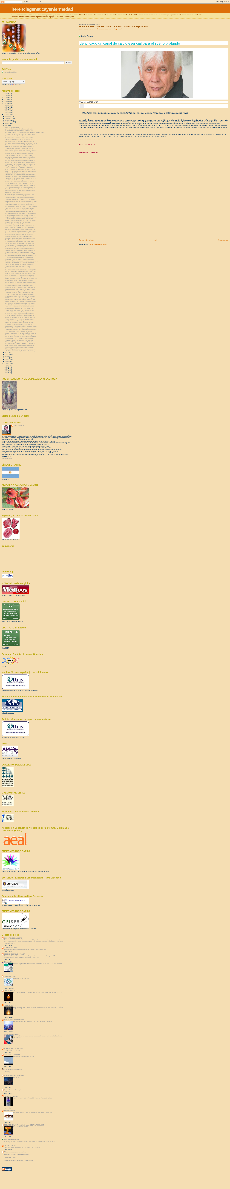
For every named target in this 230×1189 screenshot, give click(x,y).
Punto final (7, 1091)
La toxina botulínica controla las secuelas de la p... (19, 324)
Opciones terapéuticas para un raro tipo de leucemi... (20, 250)
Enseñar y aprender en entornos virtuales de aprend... (20, 190)
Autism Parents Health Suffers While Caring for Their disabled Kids (32, 1098)
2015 (5, 115)
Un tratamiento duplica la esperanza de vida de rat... (20, 303)
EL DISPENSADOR (10, 948)
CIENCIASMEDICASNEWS (13, 938)
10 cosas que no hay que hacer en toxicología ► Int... (20, 185)
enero (7, 361)
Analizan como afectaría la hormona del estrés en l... (20, 248)
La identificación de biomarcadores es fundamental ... (20, 159)
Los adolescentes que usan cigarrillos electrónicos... (20, 197)
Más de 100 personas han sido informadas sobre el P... (21, 271)
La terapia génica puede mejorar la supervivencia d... (20, 215)
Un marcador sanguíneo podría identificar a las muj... (20, 313)
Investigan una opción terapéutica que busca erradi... (20, 134)
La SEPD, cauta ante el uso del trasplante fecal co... (20, 294)
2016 (5, 113)
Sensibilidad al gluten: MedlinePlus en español (18, 224)
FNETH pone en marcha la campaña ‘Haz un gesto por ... (21, 298)
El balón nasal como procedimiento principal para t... (20, 310)
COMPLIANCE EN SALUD (21, 978)
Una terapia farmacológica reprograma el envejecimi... (20, 233)
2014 (5, 363)
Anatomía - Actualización (12, 127)
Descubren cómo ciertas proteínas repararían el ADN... (21, 254)
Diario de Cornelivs (10, 1005)
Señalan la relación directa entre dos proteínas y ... (19, 139)
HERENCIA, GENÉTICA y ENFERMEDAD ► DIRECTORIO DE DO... (25, 132)
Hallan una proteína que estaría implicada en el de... (20, 345)
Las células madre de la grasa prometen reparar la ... (20, 292)
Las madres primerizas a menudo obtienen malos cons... (21, 196)
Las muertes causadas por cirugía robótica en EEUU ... (21, 329)
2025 (5, 95)
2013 (5, 365)
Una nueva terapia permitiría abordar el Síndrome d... (20, 343)
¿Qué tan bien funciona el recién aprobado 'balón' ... (20, 129)
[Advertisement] (97, 222)
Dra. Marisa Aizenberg (11, 1034)
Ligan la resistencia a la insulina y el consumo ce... (19, 321)
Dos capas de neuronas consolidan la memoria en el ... (21, 143)
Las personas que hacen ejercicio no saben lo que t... (20, 289)
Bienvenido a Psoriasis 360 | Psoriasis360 (18, 1160)
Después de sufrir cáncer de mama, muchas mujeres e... (21, 206)
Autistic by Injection (10, 1096)
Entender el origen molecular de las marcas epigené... (20, 208)
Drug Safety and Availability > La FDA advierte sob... (20, 308)
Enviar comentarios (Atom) (98, 244)
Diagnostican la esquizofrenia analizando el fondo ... (20, 145)
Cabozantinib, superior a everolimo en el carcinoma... (20, 349)
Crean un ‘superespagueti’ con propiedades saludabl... (20, 273)
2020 (5, 105)
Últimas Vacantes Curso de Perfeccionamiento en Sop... (21, 301)
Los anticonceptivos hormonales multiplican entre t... (20, 236)
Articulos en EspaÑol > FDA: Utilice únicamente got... (20, 225)
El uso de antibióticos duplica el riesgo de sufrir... (19, 155)
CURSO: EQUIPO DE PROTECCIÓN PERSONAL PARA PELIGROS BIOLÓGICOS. (38, 964)
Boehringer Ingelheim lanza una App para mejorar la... (20, 229)
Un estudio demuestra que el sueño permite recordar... (20, 291)
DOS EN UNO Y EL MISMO (12, 1050)
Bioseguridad (8, 962)
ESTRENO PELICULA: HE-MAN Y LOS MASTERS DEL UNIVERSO (33, 1021)
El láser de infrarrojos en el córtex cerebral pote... (19, 342)
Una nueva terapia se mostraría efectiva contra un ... (20, 141)
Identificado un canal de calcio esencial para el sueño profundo (100, 29)
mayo (7, 354)
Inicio (155, 240)
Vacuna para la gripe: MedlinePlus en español (18, 222)
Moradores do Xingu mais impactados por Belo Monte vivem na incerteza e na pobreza (29, 1141)
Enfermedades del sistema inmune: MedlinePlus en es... (21, 178)
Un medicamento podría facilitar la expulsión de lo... (19, 130)
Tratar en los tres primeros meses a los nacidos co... (20, 306)
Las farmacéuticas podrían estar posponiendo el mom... (21, 201)
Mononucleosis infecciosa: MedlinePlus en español (19, 181)
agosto (7, 123)
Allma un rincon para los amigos (15, 1152)
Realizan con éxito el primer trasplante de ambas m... (20, 162)
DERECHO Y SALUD (11, 976)
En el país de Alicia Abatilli (13, 1069)
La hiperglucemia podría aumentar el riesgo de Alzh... (20, 203)
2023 (5, 99)
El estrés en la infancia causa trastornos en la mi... (19, 211)
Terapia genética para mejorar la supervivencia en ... (20, 319)
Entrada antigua (223, 240)
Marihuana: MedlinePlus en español (15, 173)
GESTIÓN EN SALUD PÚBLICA (14, 954)
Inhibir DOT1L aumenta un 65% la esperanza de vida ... (21, 312)
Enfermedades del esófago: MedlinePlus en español (20, 174)
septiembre (8, 122)
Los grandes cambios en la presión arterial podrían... (20, 204)
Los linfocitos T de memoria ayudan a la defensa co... (20, 164)
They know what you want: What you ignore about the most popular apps (25, 949)
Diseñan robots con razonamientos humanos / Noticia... (21, 210)
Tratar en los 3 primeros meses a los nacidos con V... (20, 268)
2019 (5, 107)
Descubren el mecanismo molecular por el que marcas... (21, 261)
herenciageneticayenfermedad (42, 9)
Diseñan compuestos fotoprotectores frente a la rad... (20, 299)
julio (6, 125)
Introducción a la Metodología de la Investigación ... (19, 245)
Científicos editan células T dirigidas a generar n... (19, 328)
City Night (16, 1077)
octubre (7, 120)
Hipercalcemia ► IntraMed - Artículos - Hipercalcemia (20, 189)
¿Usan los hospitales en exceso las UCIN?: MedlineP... (21, 199)
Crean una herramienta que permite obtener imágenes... (21, 150)
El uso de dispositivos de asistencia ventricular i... (19, 167)
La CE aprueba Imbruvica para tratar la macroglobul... (20, 231)
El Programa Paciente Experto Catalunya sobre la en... (20, 166)
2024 (5, 97)
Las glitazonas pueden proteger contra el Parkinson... (20, 296)
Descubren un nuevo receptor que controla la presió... (20, 238)
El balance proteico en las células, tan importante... (19, 340)
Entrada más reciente (86, 240)
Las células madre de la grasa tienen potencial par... (20, 259)
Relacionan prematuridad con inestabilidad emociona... (20, 317)
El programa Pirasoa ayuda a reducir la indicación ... (20, 157)
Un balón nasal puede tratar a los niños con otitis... (19, 280)
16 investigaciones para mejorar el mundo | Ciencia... (20, 241)
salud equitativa (19, 425)
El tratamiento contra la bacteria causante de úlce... (19, 347)
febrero (7, 359)
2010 (5, 371)
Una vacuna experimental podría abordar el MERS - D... (21, 255)
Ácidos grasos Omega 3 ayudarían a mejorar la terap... (21, 326)
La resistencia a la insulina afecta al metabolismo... (19, 218)
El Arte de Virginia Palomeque (14, 1075)
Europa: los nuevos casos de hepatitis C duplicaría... (20, 322)
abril (6, 356)
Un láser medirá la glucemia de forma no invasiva (19, 234)
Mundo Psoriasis (9, 1110)
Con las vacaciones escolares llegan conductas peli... (20, 282)
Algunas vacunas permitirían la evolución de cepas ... (20, 333)
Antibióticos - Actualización (12, 192)
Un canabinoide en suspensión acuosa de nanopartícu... (21, 213)
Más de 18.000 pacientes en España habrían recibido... (21, 336)
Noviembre (7, 1071)
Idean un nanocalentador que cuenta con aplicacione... (20, 152)
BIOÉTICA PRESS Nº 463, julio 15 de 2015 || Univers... (21, 169)
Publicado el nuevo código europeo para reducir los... (20, 146)
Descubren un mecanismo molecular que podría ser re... (21, 136)
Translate (17, 85)
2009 (5, 373)
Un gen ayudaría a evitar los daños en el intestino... (19, 137)
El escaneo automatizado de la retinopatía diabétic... (20, 262)
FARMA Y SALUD (10, 1145)
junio (6, 352)
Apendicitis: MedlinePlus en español (15, 180)
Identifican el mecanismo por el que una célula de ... (20, 148)
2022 (5, 101)
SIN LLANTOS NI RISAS (20, 1127)
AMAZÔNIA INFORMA (11, 1139)
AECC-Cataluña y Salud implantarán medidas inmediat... (21, 227)
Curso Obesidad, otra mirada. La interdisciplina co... (20, 275)
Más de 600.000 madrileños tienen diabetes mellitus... (20, 160)
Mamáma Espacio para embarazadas (16, 1154)
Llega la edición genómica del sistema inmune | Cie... (20, 243)
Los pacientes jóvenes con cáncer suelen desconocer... (21, 217)
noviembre (8, 118)
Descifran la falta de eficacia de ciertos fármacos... (19, 153)
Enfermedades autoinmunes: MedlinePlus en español (20, 176)
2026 (5, 93)
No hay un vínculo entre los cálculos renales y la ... (19, 194)
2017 (5, 111)
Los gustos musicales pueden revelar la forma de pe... (20, 287)
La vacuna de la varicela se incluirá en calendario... (19, 257)
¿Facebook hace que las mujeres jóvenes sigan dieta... (21, 277)
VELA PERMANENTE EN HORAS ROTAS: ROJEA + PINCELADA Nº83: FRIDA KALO (38, 992)
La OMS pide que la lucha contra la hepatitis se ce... (20, 305)
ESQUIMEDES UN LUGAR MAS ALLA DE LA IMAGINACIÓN (24, 1125)
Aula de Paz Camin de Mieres (14, 1019)
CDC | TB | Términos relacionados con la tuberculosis (20, 171)
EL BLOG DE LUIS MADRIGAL (14, 1048)
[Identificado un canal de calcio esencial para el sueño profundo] (157, 74)
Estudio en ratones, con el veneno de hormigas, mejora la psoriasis (32, 1112)
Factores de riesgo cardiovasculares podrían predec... (21, 335)
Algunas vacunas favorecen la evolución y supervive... (21, 220)
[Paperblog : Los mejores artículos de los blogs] (7, 577)
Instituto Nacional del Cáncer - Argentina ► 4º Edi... (19, 183)
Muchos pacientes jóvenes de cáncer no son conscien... (21, 278)
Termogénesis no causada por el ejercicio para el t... (20, 187)
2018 (5, 109)
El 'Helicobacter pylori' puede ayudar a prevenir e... (19, 285)
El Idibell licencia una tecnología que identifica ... (18, 266)
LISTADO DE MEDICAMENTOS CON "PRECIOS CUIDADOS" (22, 1147)
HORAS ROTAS (9, 991)
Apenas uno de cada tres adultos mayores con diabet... (21, 284)
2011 (5, 369)
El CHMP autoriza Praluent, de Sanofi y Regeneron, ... (20, 350)
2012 (5, 367)
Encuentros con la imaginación (14, 1090)
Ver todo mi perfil (7, 459)
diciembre (8, 116)
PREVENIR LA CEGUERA (12, 1055)
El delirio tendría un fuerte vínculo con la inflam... (19, 331)
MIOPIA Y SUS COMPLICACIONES (23, 1056)
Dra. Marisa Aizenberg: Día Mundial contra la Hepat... (20, 240)
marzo (7, 358)
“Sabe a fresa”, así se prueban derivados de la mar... (20, 247)
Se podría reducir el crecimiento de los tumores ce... (20, 315)
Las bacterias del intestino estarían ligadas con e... (19, 252)
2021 (5, 103)
